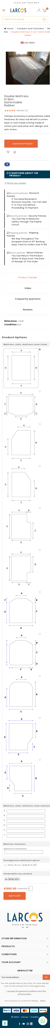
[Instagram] (28, 1024)
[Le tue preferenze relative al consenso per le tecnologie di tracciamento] (5, 1023)
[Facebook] (20, 1024)
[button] (42, 1020)
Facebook (7, 164)
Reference (10, 321)
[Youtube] (24, 1024)
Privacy (35, 1001)
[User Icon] (39, 10)
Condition (10, 324)
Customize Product (20, 143)
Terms (43, 1001)
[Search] (44, 19)
